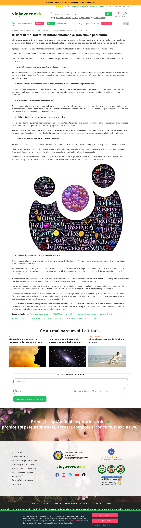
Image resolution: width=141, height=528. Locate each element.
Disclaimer (97, 503)
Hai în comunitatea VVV (24, 468)
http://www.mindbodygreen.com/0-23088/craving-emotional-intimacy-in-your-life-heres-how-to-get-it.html (70, 314)
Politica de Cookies (72, 521)
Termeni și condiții (39, 503)
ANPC (109, 503)
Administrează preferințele (103, 525)
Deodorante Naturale (63, 18)
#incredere (25, 319)
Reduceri (39, 23)
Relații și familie (95, 336)
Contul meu (106, 6)
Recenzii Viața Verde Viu (24, 460)
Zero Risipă (107, 23)
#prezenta (48, 319)
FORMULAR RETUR (20, 456)
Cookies (56, 503)
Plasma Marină (99, 18)
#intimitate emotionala (65, 319)
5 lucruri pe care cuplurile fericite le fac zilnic (106, 340)
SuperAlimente (84, 18)
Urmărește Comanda (23, 464)
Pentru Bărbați (76, 23)
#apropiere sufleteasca (87, 319)
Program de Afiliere (22, 472)
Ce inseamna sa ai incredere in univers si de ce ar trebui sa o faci (65, 340)
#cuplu (15, 319)
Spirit (11, 336)
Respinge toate (105, 521)
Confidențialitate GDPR (76, 503)
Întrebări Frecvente (22, 480)
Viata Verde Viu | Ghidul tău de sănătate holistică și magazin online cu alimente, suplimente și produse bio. (70, 509)
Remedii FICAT (62, 23)
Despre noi (117, 6)
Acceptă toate (105, 515)
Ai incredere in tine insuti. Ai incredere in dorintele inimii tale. (25, 340)
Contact (126, 6)
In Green (75, 18)
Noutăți (51, 23)
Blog (126, 23)
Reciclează (17, 476)
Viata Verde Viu (17, 30)
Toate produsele (23, 23)
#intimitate (37, 319)
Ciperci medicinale (92, 23)
